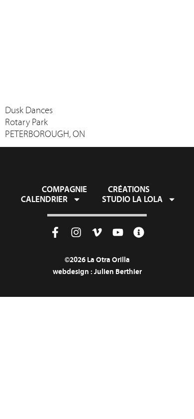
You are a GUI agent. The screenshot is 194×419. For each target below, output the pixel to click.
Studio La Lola (132, 199)
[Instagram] (76, 232)
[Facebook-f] (55, 232)
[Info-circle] (139, 232)
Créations (129, 189)
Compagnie (64, 189)
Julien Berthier (118, 271)
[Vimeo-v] (97, 232)
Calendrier (44, 199)
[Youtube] (118, 232)
